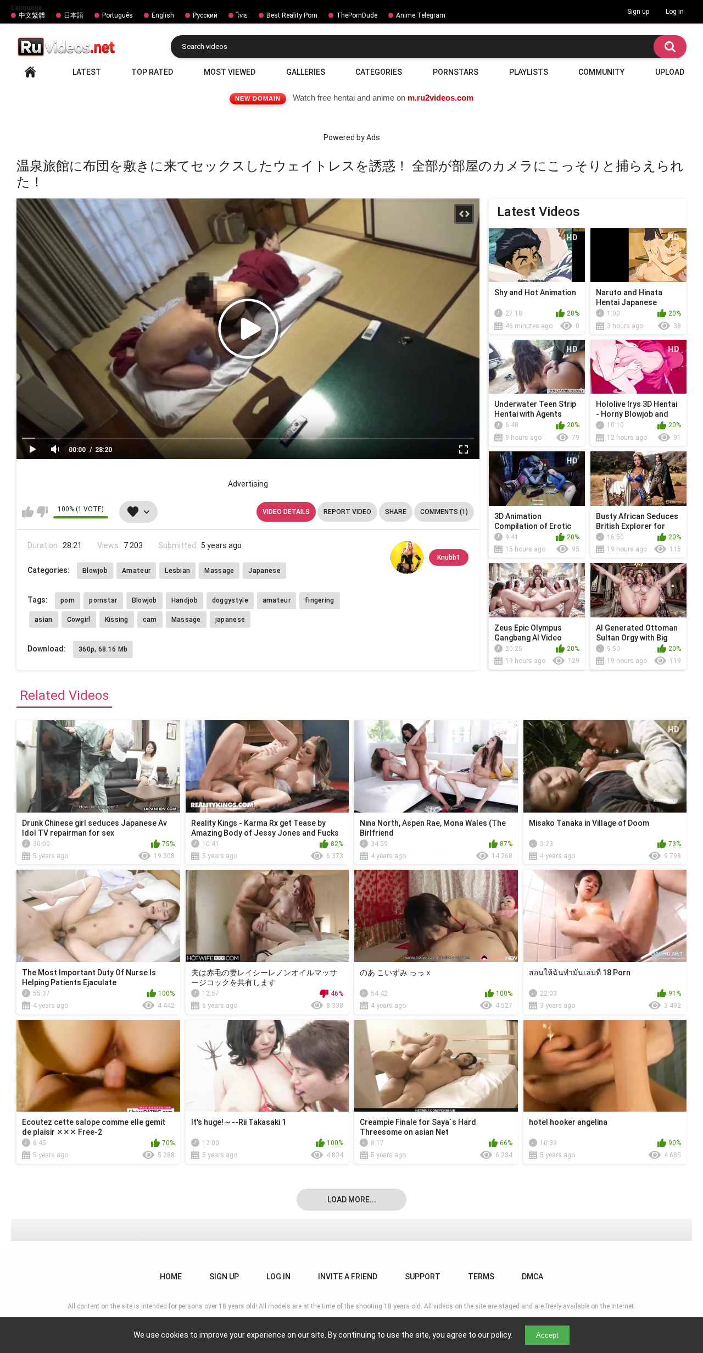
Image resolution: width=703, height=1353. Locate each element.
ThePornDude (356, 15)
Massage (219, 571)
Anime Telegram (420, 15)
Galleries (305, 72)
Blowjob (95, 571)
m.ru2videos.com (440, 97)
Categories (378, 72)
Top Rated (152, 72)
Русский (205, 15)
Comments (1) (444, 512)
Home (30, 72)
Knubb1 (448, 557)
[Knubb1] (406, 557)
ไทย (242, 15)
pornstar (103, 600)
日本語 (73, 15)
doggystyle (230, 600)
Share (395, 512)
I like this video (28, 511)
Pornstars (455, 72)
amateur (277, 600)
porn (67, 600)
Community (601, 72)
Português (117, 15)
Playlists (528, 72)
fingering (319, 600)
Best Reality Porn (291, 15)
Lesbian (177, 571)
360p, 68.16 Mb (103, 649)
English (163, 15)
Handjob (184, 600)
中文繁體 (32, 15)
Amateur (136, 571)
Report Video (347, 512)
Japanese (264, 571)
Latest (86, 72)
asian (44, 619)
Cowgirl (79, 619)
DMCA (532, 1276)
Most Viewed (229, 72)
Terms (481, 1276)
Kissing (117, 619)
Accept (547, 1335)
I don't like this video (42, 511)
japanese (230, 619)
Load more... (351, 1199)
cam (150, 619)
